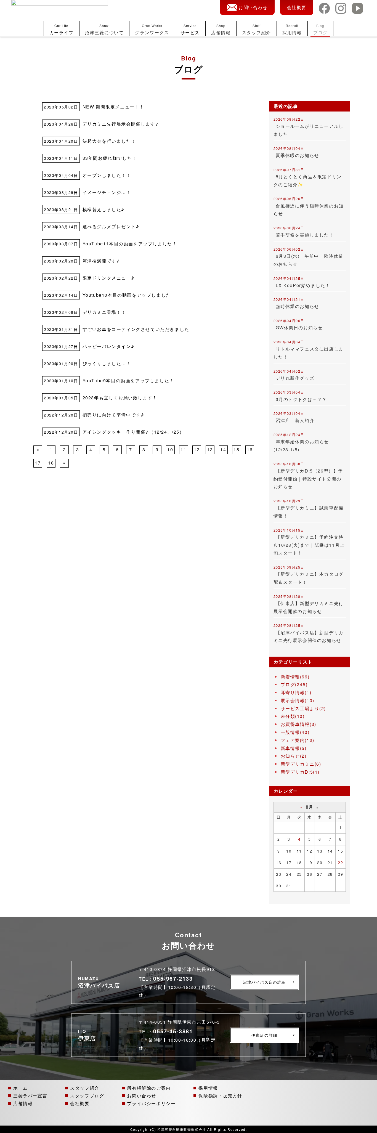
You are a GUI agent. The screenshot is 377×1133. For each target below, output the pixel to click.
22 (340, 862)
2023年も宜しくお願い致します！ (120, 397)
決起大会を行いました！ (109, 141)
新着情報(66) (295, 676)
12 (197, 449)
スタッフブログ (87, 1095)
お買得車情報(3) (298, 724)
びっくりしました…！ (107, 363)
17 (38, 463)
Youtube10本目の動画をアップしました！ (129, 295)
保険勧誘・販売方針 (220, 1095)
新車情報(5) (294, 748)
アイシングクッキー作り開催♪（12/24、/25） (133, 432)
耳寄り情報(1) (296, 692)
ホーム (20, 1088)
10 (170, 449)
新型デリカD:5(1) (300, 772)
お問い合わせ (253, 7)
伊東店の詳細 (264, 1035)
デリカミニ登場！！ (104, 312)
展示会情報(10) (297, 700)
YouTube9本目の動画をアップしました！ (128, 380)
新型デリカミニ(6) (301, 764)
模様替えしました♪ (104, 209)
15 (236, 449)
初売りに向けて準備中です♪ (113, 415)
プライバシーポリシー (151, 1103)
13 (210, 449)
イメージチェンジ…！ (107, 192)
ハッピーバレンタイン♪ (109, 346)
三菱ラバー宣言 (30, 1095)
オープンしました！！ (107, 175)
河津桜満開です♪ (101, 261)
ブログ (320, 29)
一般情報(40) (295, 732)
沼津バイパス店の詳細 (264, 982)
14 (223, 449)
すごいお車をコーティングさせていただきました (136, 329)
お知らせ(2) (294, 756)
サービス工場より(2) (303, 708)
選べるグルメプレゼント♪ (111, 226)
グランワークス (152, 29)
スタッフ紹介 (256, 29)
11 (183, 449)
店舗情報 (220, 29)
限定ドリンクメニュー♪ (109, 278)
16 (250, 449)
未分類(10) (293, 716)
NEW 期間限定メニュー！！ (113, 107)
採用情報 (292, 29)
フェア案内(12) (297, 740)
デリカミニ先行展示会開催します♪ (121, 124)
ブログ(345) (294, 684)
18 (51, 463)
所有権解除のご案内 (149, 1088)
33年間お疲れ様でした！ (110, 158)
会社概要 (296, 7)
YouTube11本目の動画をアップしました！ (130, 243)
